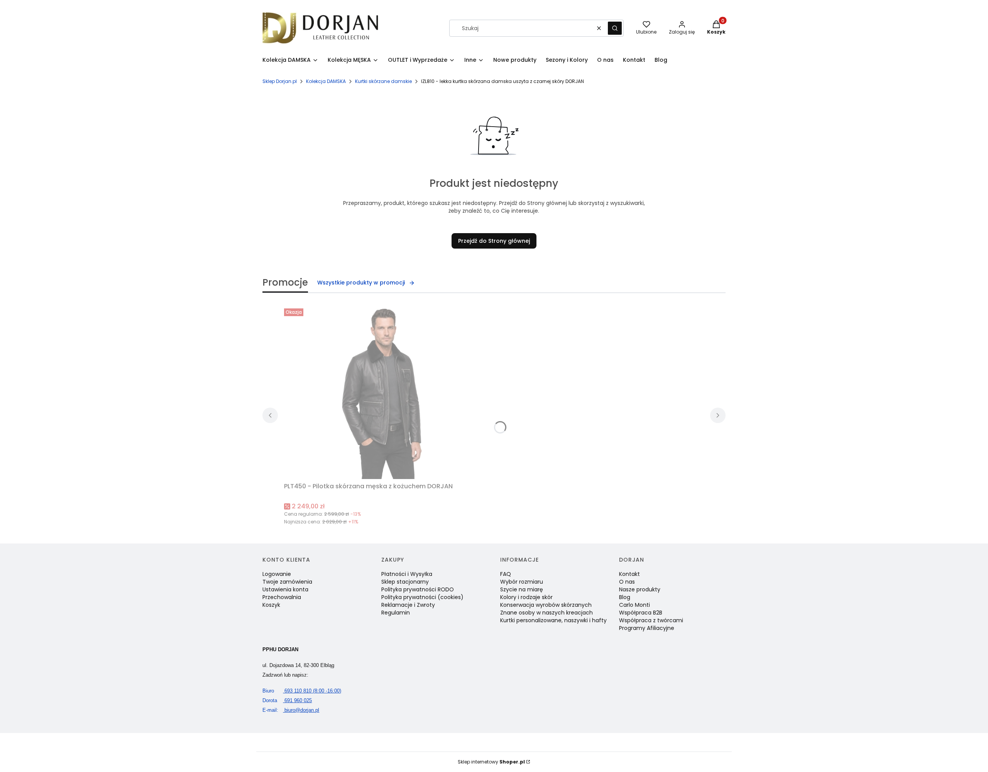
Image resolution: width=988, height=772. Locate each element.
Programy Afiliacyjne (646, 628)
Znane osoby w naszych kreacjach (546, 612)
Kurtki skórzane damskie (383, 81)
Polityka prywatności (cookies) (422, 597)
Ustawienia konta (285, 589)
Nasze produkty (639, 589)
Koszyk (271, 605)
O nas (627, 582)
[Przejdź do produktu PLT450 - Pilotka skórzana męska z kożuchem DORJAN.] (380, 392)
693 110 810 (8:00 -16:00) (301, 691)
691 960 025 (287, 700)
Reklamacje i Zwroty (408, 605)
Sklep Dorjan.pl (279, 81)
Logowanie (276, 574)
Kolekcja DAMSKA (326, 81)
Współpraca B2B (640, 612)
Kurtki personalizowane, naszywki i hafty (553, 620)
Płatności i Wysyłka (406, 574)
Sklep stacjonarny (405, 582)
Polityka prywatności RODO (417, 589)
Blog (624, 597)
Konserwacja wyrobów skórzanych (546, 605)
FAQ (505, 574)
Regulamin (395, 612)
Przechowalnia (281, 597)
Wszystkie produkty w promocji (361, 282)
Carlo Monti (634, 605)
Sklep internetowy (491, 761)
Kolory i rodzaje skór (526, 597)
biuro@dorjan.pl (290, 710)
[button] (615, 28)
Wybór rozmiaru (521, 582)
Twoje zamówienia (287, 582)
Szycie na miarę (521, 589)
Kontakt (629, 574)
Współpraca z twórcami (651, 620)
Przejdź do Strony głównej (494, 241)
